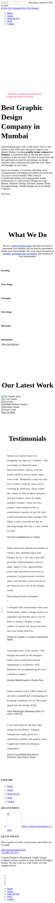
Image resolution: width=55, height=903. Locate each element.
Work (9, 797)
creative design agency (22, 246)
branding (7, 253)
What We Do (13, 794)
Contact (10, 801)
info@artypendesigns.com (13, 850)
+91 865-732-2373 (10, 852)
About (10, 790)
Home (10, 786)
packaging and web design (24, 253)
